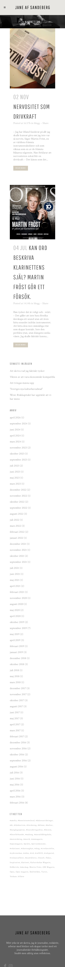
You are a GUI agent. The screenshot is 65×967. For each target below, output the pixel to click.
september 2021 (18, 562)
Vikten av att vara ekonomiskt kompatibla (32, 377)
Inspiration (15, 862)
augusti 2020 (16, 604)
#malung (29, 834)
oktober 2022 (17, 502)
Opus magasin (22, 872)
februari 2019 (17, 646)
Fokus (48, 858)
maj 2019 (15, 634)
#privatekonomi (38, 844)
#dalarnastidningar (44, 820)
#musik (26, 839)
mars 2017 (15, 730)
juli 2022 (14, 520)
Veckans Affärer (17, 876)
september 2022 (18, 508)
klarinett (25, 862)
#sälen (26, 853)
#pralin (27, 844)
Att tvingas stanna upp (22, 383)
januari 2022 (16, 538)
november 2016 (18, 748)
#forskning (32, 825)
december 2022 (18, 489)
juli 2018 (14, 670)
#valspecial (49, 853)
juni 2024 (15, 429)
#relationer (15, 848)
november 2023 (18, 447)
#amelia (13, 820)
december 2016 (18, 742)
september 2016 (18, 760)
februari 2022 (17, 532)
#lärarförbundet (17, 834)
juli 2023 (14, 465)
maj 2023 (15, 477)
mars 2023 (15, 483)
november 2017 (18, 694)
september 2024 (18, 423)
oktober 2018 (17, 664)
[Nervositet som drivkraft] (32, 58)
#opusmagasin (16, 844)
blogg (37, 123)
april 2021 (15, 586)
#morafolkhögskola (42, 834)
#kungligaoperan (17, 830)
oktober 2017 (17, 700)
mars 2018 (15, 682)
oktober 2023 (17, 453)
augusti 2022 (16, 514)
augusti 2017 (16, 706)
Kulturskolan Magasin (40, 862)
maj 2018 (15, 676)
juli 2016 (14, 772)
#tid (32, 853)
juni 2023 (15, 471)
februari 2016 (17, 802)
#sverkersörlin (47, 848)
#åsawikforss (31, 858)
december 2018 (18, 658)
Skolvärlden (35, 872)
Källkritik (14, 867)
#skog (37, 848)
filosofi (41, 858)
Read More (21, 168)
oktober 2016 (17, 754)
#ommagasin (36, 839)
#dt (11, 825)
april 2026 (15, 417)
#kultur (49, 825)
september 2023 (18, 459)
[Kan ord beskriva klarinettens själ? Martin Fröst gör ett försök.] (32, 212)
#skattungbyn (27, 848)
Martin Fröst (35, 867)
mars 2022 (15, 526)
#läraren (47, 830)
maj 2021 (15, 580)
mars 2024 (15, 441)
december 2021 (18, 544)
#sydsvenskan (16, 853)
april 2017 (15, 724)
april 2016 (15, 790)
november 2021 (18, 550)
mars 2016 (15, 796)
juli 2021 (14, 568)
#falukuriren (19, 825)
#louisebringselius (34, 830)
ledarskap (24, 867)
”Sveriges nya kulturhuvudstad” (26, 389)
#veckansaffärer (17, 858)
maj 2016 (15, 784)
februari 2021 (17, 592)
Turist (44, 872)
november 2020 (18, 598)
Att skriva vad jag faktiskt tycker (27, 371)
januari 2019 (16, 652)
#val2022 (39, 853)
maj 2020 (15, 610)
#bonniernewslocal (26, 820)
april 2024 (15, 435)
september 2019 (18, 628)
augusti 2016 (16, 766)
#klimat (41, 825)
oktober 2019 (17, 622)
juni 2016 (15, 778)
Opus (12, 872)
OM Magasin (48, 867)
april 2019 (15, 640)
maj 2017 (14, 718)
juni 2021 (15, 574)
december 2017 (18, 688)
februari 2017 (17, 736)
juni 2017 (15, 712)
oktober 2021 (17, 556)
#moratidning (16, 839)
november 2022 (18, 495)
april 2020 (15, 616)
